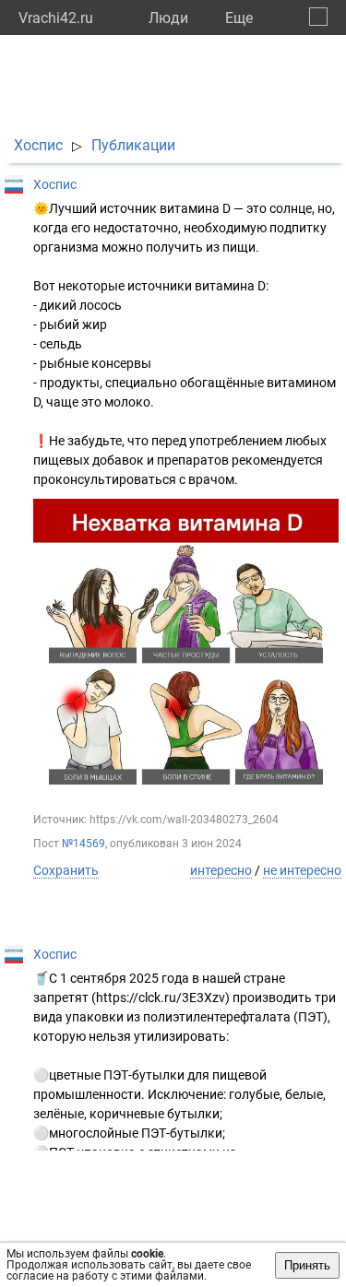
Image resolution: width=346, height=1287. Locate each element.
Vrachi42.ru (55, 18)
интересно (221, 870)
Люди (168, 18)
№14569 (83, 843)
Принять (307, 1265)
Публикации (133, 145)
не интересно (302, 870)
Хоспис (38, 145)
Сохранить (66, 870)
